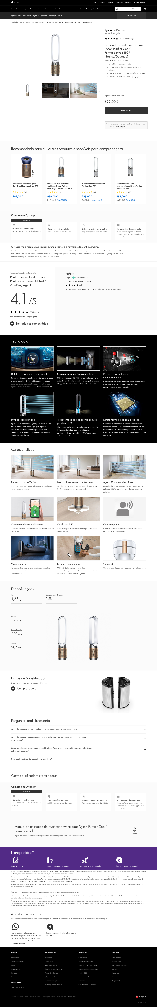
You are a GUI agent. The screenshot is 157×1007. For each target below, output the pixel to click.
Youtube (114, 969)
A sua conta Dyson (51, 965)
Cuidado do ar (59, 9)
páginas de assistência (51, 919)
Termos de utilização (51, 973)
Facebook (115, 977)
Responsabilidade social (86, 961)
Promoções (101, 9)
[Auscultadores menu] (78, 9)
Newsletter (119, 2)
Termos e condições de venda (32, 996)
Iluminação (84, 9)
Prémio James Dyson (85, 977)
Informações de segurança (53, 985)
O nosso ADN (82, 958)
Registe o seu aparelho (119, 965)
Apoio (92, 9)
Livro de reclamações (51, 981)
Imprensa (81, 981)
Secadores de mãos (17, 987)
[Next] (100, 90)
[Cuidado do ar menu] (66, 9)
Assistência (48, 958)
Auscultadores (72, 9)
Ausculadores (15, 969)
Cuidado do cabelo (45, 9)
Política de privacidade (17, 996)
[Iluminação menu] (89, 9)
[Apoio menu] (96, 9)
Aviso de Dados (72, 996)
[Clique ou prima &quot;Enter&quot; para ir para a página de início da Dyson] (15, 2)
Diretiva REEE (82, 973)
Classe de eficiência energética (88, 969)
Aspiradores (15, 958)
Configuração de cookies (48, 996)
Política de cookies (61, 996)
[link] (29, 323)
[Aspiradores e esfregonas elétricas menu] (36, 9)
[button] (55, 90)
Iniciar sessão (116, 958)
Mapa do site (116, 981)
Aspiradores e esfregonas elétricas (23, 9)
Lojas (94, 2)
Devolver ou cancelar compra (54, 969)
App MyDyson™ (117, 961)
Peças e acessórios (17, 977)
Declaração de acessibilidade (87, 965)
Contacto (128, 2)
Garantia (111, 2)
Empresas (102, 2)
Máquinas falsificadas (52, 977)
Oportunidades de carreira (87, 985)
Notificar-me (131, 16)
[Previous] (11, 90)
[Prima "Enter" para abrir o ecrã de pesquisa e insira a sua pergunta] (128, 9)
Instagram (115, 973)
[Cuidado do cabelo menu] (53, 9)
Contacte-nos (49, 961)
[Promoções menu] (106, 9)
